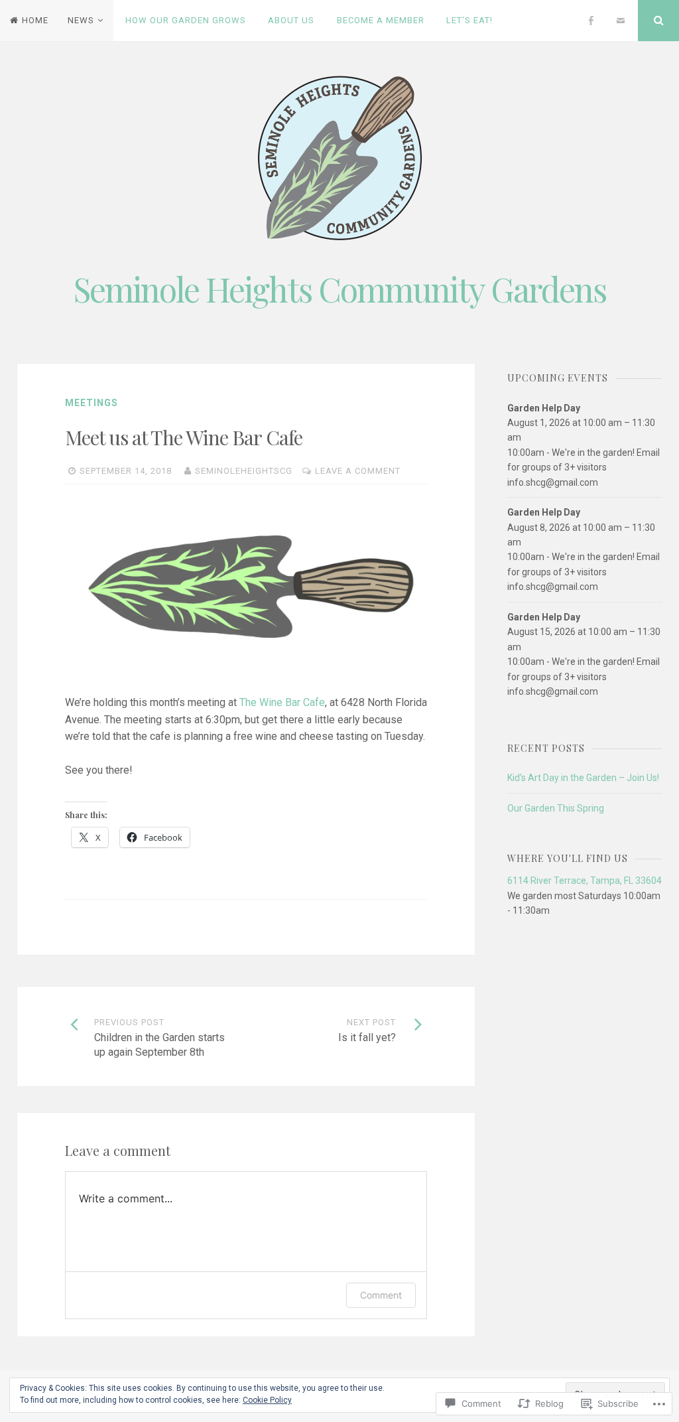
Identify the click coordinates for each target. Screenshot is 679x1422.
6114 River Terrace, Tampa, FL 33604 (584, 880)
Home (35, 20)
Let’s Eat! (469, 20)
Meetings (91, 402)
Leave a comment (358, 471)
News (81, 20)
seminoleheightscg (243, 471)
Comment (381, 1295)
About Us (291, 20)
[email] (621, 20)
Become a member (380, 20)
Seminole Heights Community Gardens (340, 289)
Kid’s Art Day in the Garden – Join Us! (583, 777)
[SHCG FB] (591, 20)
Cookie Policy (267, 1400)
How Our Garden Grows (185, 20)
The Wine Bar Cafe (282, 702)
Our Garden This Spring (555, 808)
